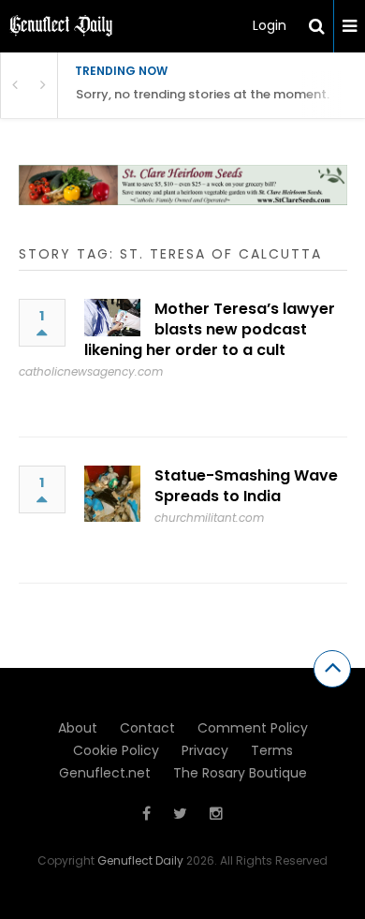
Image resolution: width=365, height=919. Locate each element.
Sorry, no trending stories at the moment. (202, 94)
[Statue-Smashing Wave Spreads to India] (112, 494)
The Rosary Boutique (240, 772)
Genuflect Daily (140, 860)
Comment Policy (252, 727)
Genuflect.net (105, 772)
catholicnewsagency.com (91, 371)
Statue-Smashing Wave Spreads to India (246, 486)
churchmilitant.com (209, 518)
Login (269, 25)
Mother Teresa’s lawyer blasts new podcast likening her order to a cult (209, 329)
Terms (272, 750)
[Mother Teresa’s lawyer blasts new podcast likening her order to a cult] (112, 317)
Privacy (205, 750)
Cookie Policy (116, 750)
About (77, 727)
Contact (147, 727)
